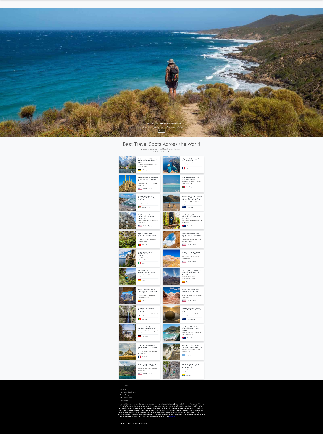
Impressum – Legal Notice (128, 392)
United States (147, 188)
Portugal (145, 244)
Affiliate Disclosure (126, 398)
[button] (24, 72)
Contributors (124, 400)
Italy (143, 263)
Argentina (189, 355)
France (188, 168)
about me (172, 416)
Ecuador (188, 375)
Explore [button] (161, 131)
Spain (144, 280)
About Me (123, 389)
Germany (145, 170)
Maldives (189, 187)
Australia (190, 207)
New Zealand (191, 319)
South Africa (146, 207)
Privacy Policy (124, 395)
